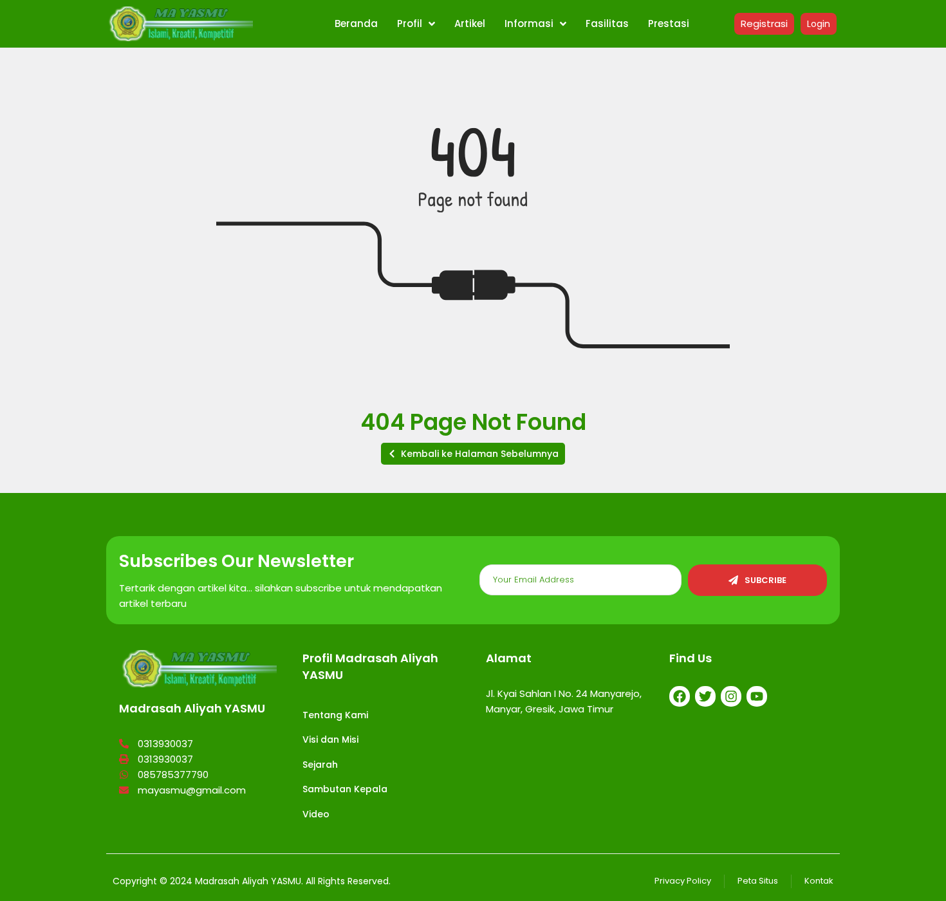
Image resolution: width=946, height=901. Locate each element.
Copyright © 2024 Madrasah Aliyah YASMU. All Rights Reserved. (252, 881)
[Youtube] (757, 696)
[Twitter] (705, 696)
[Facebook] (679, 696)
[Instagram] (731, 696)
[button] (473, 454)
